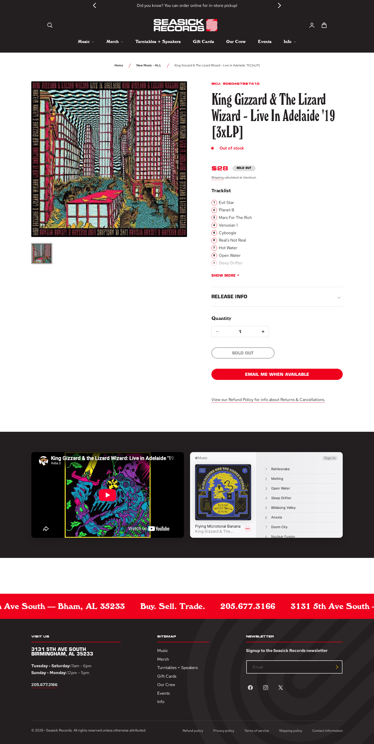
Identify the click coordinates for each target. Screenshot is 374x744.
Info (160, 702)
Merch (163, 659)
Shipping (217, 177)
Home (118, 65)
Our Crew (166, 684)
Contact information (327, 730)
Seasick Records (59, 730)
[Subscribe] (337, 667)
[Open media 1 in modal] (174, 94)
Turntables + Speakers (177, 667)
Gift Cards (166, 676)
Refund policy (193, 730)
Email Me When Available (277, 374)
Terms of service (256, 730)
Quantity (221, 318)
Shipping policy (290, 730)
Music (162, 650)
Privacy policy (223, 730)
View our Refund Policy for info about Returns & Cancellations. (268, 399)
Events (163, 693)
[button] (50, 25)
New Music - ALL (148, 65)
